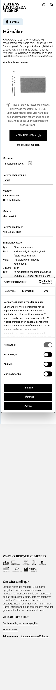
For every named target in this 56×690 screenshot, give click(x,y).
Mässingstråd (10, 216)
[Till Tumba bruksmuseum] (17, 569)
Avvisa (28, 406)
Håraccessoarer (11, 195)
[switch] (48, 354)
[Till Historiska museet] (34, 562)
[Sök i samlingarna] (51, 4)
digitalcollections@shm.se (35, 636)
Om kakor (8, 616)
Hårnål (6, 180)
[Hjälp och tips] (43, 4)
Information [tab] (28, 290)
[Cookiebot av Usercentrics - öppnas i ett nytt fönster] (39, 282)
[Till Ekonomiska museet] (16, 562)
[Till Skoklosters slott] (6, 569)
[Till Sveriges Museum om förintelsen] (30, 569)
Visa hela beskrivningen (15, 62)
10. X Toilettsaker (12, 200)
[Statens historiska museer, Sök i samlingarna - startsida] (14, 7)
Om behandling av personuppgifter (20, 623)
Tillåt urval (28, 396)
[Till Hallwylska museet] (26, 562)
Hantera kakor (21, 617)
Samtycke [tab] (10, 290)
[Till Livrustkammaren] (42, 562)
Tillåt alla (28, 387)
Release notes (10, 629)
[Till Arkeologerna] (6, 562)
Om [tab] (46, 290)
